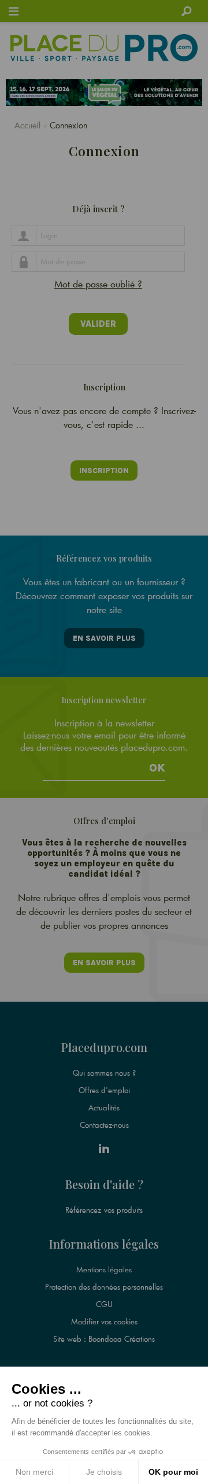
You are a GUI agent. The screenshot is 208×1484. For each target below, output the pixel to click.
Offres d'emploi (104, 1090)
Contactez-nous (104, 1125)
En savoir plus (104, 638)
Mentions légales (104, 1269)
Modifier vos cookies (104, 1321)
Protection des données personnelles (104, 1287)
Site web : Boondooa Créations (104, 1339)
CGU (104, 1304)
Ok (157, 768)
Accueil (27, 125)
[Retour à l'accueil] (104, 48)
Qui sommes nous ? (104, 1073)
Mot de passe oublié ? (98, 284)
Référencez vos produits (104, 1210)
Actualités (104, 1107)
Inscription (104, 470)
